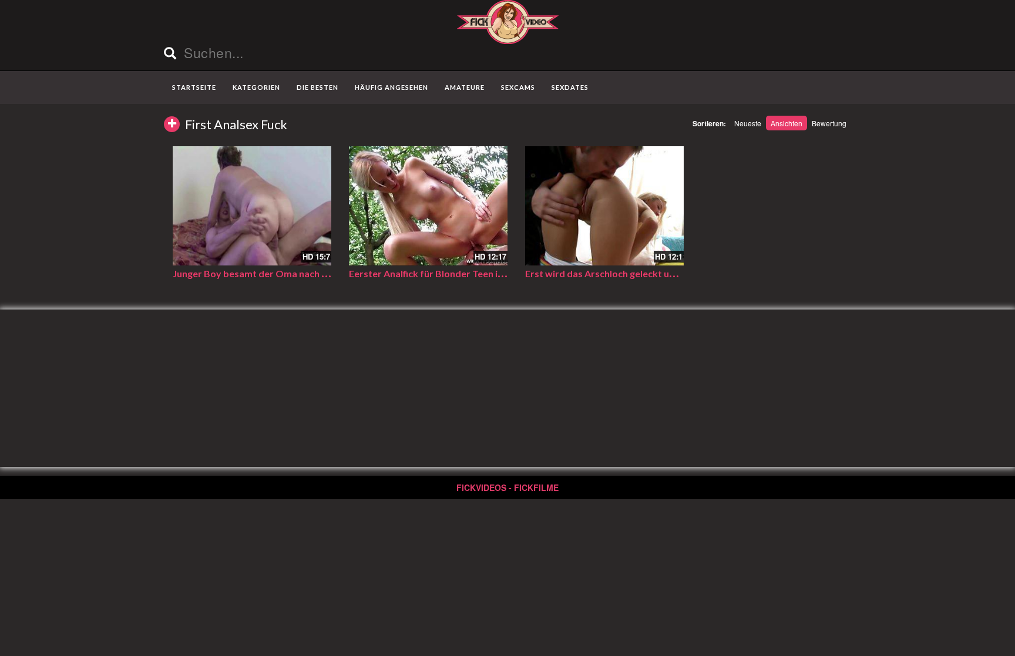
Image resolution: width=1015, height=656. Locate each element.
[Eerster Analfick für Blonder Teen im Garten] (428, 205)
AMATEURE (465, 87)
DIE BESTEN (317, 87)
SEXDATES (570, 87)
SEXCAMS (518, 87)
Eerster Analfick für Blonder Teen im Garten (444, 273)
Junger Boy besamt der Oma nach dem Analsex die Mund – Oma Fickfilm (329, 273)
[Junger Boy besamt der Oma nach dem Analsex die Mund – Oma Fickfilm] (252, 205)
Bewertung (829, 123)
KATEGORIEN (256, 87)
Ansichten (786, 123)
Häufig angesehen (391, 87)
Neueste (747, 123)
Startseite (194, 87)
